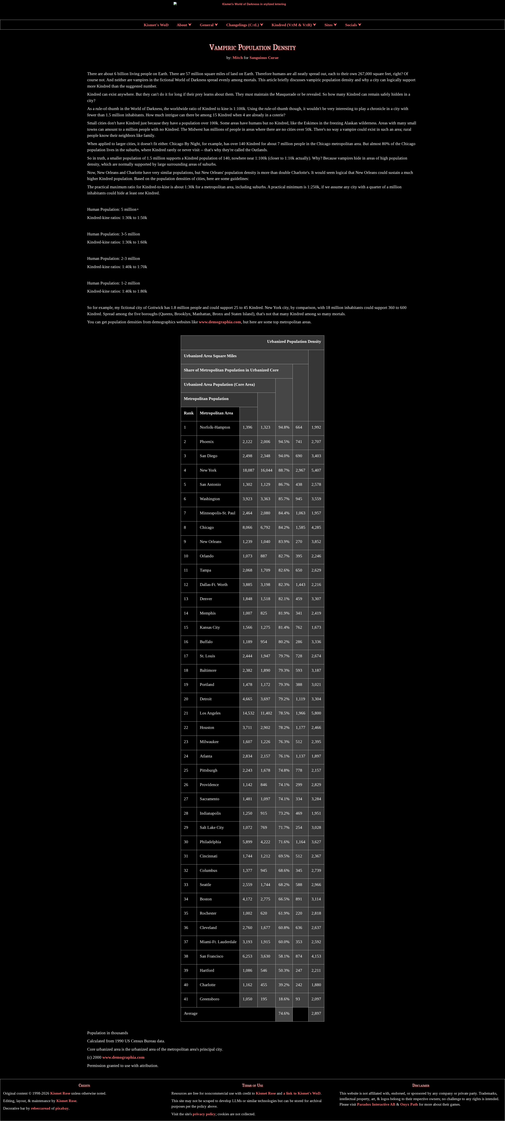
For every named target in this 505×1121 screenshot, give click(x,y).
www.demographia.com (220, 322)
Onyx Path (409, 1104)
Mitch (238, 58)
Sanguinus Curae (264, 58)
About (182, 25)
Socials (351, 25)
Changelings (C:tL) (242, 25)
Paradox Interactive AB (376, 1104)
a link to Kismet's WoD (302, 1093)
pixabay (62, 1108)
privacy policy (204, 1114)
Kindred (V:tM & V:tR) (292, 25)
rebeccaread (40, 1108)
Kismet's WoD (156, 25)
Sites (329, 25)
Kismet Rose (60, 1093)
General (207, 25)
